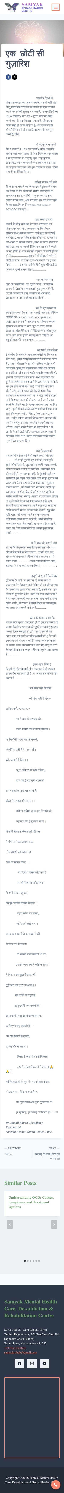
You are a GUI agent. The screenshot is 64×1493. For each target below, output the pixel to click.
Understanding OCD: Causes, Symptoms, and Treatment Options (31, 1202)
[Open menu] (56, 7)
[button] (56, 1485)
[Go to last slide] (10, 1224)
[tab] (25, 1261)
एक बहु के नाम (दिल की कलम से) (47, 1154)
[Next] (54, 1224)
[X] (14, 77)
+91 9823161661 (15, 1348)
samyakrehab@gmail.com (20, 1352)
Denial (13, 1151)
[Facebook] (8, 77)
